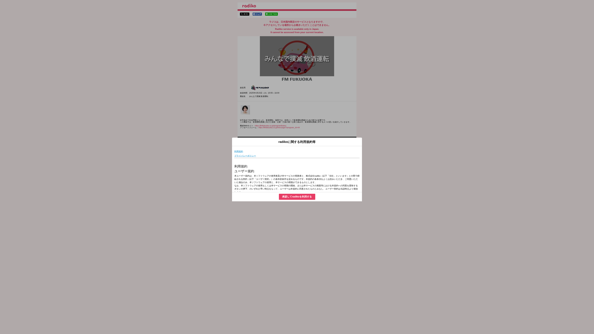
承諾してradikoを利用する (297, 196)
